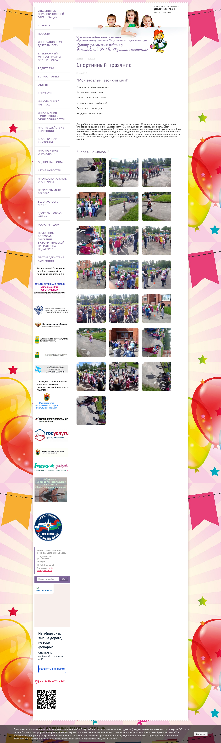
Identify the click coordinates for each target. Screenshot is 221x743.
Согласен (200, 734)
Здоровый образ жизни (50, 214)
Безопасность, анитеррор (48, 140)
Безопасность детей (48, 203)
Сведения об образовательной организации (51, 14)
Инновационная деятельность (50, 43)
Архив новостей (49, 170)
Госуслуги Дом (48, 224)
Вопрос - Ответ (48, 76)
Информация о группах (48, 103)
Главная (44, 25)
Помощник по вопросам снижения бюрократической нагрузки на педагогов (51, 241)
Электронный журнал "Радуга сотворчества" (49, 57)
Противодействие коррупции (51, 129)
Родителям (46, 68)
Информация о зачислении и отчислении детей (51, 116)
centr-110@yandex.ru (45, 569)
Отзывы (43, 84)
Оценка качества (50, 162)
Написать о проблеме (52, 668)
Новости (44, 33)
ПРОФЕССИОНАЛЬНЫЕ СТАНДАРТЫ (52, 180)
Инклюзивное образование (48, 152)
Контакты (45, 93)
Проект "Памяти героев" (49, 191)
